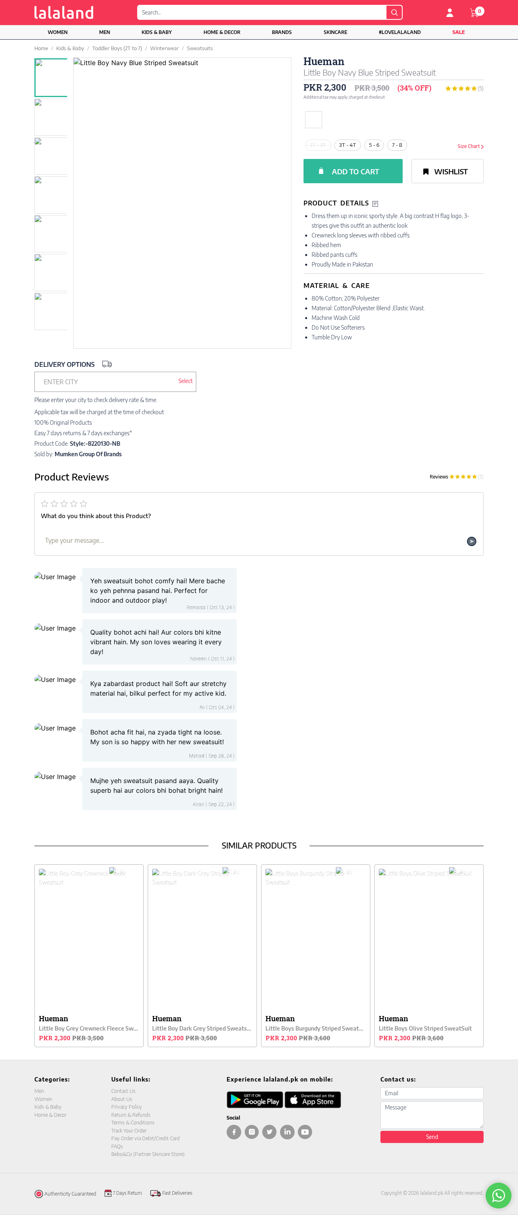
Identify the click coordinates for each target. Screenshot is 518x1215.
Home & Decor (222, 32)
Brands (282, 32)
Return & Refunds (131, 1114)
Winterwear (164, 48)
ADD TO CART (355, 171)
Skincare (335, 32)
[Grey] (333, 120)
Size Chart (469, 146)
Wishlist (450, 171)
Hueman (324, 61)
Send (432, 1136)
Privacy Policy (126, 1106)
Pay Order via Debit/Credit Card (145, 1138)
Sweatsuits (200, 48)
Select (185, 380)
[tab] (394, 203)
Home (41, 48)
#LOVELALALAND (400, 32)
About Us (121, 1099)
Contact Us (123, 1091)
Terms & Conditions (133, 1122)
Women (58, 32)
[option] (55, 77)
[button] (115, 382)
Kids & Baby (157, 32)
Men (104, 32)
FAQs (117, 1146)
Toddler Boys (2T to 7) (117, 48)
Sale (458, 32)
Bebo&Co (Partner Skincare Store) (148, 1154)
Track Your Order (128, 1130)
